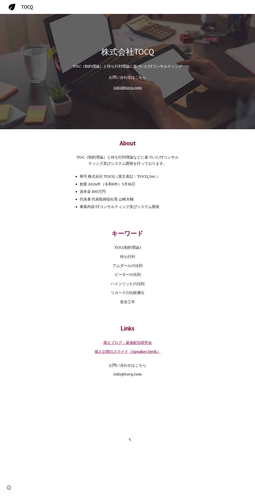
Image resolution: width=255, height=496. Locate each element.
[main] (127, 52)
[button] (8, 487)
